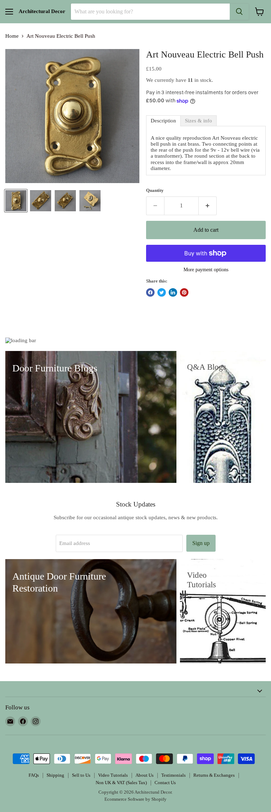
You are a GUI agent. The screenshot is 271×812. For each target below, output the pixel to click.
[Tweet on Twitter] (161, 292)
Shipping (55, 775)
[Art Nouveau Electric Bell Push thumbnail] (16, 200)
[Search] (239, 12)
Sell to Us (81, 775)
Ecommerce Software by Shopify (135, 799)
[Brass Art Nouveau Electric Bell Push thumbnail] (40, 200)
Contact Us (165, 782)
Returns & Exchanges (214, 775)
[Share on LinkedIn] (173, 292)
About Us (144, 775)
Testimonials (173, 775)
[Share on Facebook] (150, 292)
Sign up (201, 543)
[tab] (163, 120)
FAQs (34, 775)
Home (12, 36)
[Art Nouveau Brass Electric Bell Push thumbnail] (65, 200)
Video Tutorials (113, 775)
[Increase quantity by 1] (208, 205)
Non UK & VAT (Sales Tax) (121, 782)
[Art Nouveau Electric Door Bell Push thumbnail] (90, 200)
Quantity (155, 190)
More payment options (205, 269)
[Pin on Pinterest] (184, 292)
